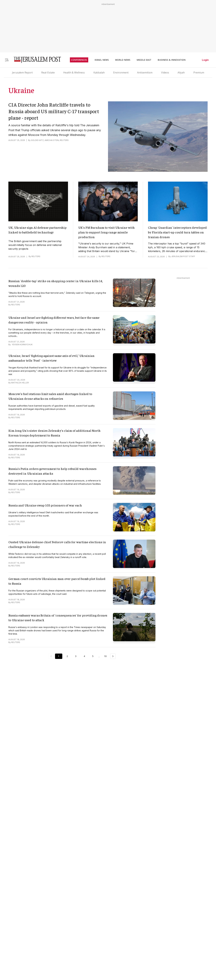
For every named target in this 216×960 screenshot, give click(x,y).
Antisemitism (144, 72)
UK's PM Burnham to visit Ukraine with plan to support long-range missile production (106, 232)
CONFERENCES (79, 60)
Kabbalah (99, 72)
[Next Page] (113, 656)
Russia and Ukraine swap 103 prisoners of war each (45, 505)
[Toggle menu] (6, 59)
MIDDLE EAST (144, 60)
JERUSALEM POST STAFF (183, 256)
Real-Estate (48, 72)
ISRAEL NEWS (102, 60)
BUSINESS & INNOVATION (171, 60)
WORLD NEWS (122, 60)
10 (105, 656)
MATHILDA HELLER (20, 382)
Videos (165, 72)
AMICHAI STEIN (52, 140)
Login (205, 59)
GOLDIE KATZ (37, 140)
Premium (198, 72)
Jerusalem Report (22, 72)
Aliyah (181, 72)
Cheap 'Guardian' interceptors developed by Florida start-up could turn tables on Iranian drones (177, 232)
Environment (121, 72)
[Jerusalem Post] (35, 59)
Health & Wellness (74, 72)
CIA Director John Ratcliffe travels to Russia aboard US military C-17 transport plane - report (53, 111)
